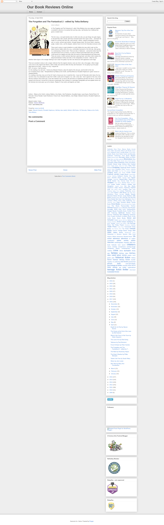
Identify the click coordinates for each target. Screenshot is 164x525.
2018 (111, 296)
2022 (111, 286)
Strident (119, 221)
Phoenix (120, 207)
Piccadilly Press (112, 209)
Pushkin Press (131, 211)
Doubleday (116, 167)
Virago (130, 230)
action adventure (113, 238)
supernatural (131, 267)
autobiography (118, 242)
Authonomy (117, 155)
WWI (134, 230)
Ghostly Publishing (112, 176)
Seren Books (121, 218)
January (113, 373)
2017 (111, 299)
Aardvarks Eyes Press (114, 149)
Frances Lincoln (113, 174)
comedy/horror (122, 247)
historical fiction (122, 257)
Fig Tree (121, 171)
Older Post (97, 170)
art (129, 238)
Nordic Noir (114, 199)
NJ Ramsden (83, 110)
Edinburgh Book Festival (127, 167)
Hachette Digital (126, 177)
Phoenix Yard (126, 207)
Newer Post (32, 170)
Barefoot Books (115, 157)
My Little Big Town (125, 197)
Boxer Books (128, 161)
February (114, 371)
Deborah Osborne (38, 110)
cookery (109, 250)
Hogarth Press (119, 186)
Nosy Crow (122, 199)
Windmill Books (128, 236)
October (113, 309)
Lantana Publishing (125, 191)
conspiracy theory (113, 248)
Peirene (110, 208)
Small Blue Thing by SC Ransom (125, 87)
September (114, 312)
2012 (111, 384)
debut (121, 250)
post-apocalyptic (130, 263)
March (113, 368)
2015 (111, 377)
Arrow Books (132, 152)
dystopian (127, 251)
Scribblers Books (126, 216)
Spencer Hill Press (123, 220)
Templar (113, 223)
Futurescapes (132, 174)
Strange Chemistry (111, 221)
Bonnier (123, 161)
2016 (111, 301)
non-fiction (124, 262)
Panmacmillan (125, 206)
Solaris (116, 220)
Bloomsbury (128, 159)
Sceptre (113, 216)
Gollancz (120, 176)
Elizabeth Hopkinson (49, 110)
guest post (110, 257)
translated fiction (113, 272)
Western (125, 234)
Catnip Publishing (119, 162)
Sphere (130, 220)
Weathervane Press (130, 232)
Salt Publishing (124, 214)
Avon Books (126, 155)
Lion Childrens (115, 192)
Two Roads (125, 228)
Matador (133, 194)
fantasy (114, 253)
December (114, 304)
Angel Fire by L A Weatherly (123, 98)
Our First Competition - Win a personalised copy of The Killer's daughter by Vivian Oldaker (125, 120)
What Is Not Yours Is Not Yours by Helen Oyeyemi (121, 336)
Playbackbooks (131, 209)
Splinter (133, 220)
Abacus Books (126, 149)
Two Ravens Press (117, 228)
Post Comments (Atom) (68, 176)
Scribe (133, 216)
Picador (133, 207)
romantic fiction (127, 265)
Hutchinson (110, 187)
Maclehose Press (112, 194)
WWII (109, 232)
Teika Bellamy (32, 112)
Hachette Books (116, 177)
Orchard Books (125, 202)
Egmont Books (111, 169)
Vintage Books (122, 230)
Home (31, 12)
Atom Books (119, 154)
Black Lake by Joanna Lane (123, 131)
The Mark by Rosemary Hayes (120, 351)
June (112, 319)
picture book (114, 263)
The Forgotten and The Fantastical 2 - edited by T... (120, 348)
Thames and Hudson (121, 223)
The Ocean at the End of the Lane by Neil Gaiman (121, 332)
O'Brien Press (117, 200)
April (112, 324)
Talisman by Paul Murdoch (119, 342)
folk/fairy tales (123, 253)
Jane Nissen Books (116, 189)
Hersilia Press (126, 182)
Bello (131, 157)
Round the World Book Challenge (125, 41)
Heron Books (117, 182)
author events (122, 240)
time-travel (132, 270)
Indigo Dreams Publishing (122, 187)
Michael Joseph (122, 196)
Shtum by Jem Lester (117, 361)
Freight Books (124, 174)
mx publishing (116, 261)
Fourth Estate (130, 172)
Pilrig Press (122, 209)
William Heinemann (117, 236)
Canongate (110, 162)
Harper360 (115, 179)
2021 (111, 288)
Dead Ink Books (123, 165)
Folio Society (122, 172)
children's (131, 244)
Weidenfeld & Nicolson (114, 234)
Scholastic (119, 216)
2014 (111, 379)
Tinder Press (112, 227)
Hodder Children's (121, 184)
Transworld (127, 227)
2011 (111, 387)
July (112, 317)
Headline (110, 183)
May (112, 322)
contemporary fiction (128, 248)
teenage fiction (114, 269)
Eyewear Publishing (130, 169)
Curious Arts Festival (128, 164)
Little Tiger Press (131, 192)
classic (109, 247)
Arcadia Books (124, 152)
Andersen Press (115, 152)
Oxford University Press (126, 204)
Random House (131, 213)
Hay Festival (121, 181)
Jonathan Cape (127, 189)
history (133, 257)
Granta (126, 176)
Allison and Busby (126, 151)
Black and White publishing (117, 159)
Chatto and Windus (130, 162)
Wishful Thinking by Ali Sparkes (124, 76)
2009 (111, 392)
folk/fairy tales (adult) (61, 110)
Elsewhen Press (120, 169)
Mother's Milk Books (39, 102)
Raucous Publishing (113, 214)
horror (109, 260)
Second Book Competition (115, 110)
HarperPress (132, 179)
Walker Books (118, 232)
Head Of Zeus (130, 181)
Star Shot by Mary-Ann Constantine (117, 364)
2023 (111, 283)
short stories (112, 267)
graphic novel (131, 255)
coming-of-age (131, 247)
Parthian (133, 206)
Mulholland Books (116, 197)
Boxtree (133, 161)
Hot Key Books (129, 186)
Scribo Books (111, 218)
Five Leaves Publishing (129, 171)
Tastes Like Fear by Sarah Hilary (120, 358)
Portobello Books (122, 211)
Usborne (115, 230)
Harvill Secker (111, 181)
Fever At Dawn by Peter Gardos (120, 345)
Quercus (121, 213)
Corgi (119, 164)
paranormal (132, 261)
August (113, 314)
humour (115, 260)
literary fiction (124, 260)
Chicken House (112, 164)
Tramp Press (120, 226)
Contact (39, 12)
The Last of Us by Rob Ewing (119, 339)
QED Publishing (112, 213)
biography (126, 242)
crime (115, 250)
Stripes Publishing (127, 221)
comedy (114, 247)
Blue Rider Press (115, 161)
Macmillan (121, 194)
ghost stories (122, 255)
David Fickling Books (112, 165)
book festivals (111, 245)
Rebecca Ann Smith (93, 110)
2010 (111, 390)
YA (134, 236)
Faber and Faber (112, 171)
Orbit (118, 202)
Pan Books (115, 206)
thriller (125, 269)
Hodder (113, 184)
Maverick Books (112, 196)
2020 (111, 291)
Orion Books (115, 204)
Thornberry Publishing (130, 225)
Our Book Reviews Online (50, 7)
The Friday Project (118, 225)
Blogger (91, 521)
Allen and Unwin (115, 151)
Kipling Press (116, 191)
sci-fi (133, 265)
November (114, 306)
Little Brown (123, 192)
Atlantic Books (111, 154)
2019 (111, 294)
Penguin (115, 207)
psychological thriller (114, 265)
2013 (111, 382)
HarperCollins (123, 179)
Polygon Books (111, 211)
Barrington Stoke (124, 157)
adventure (124, 238)
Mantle (127, 194)
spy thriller (122, 267)
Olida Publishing (127, 200)
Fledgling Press (112, 172)
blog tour (132, 242)
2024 (111, 281)
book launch (121, 245)
